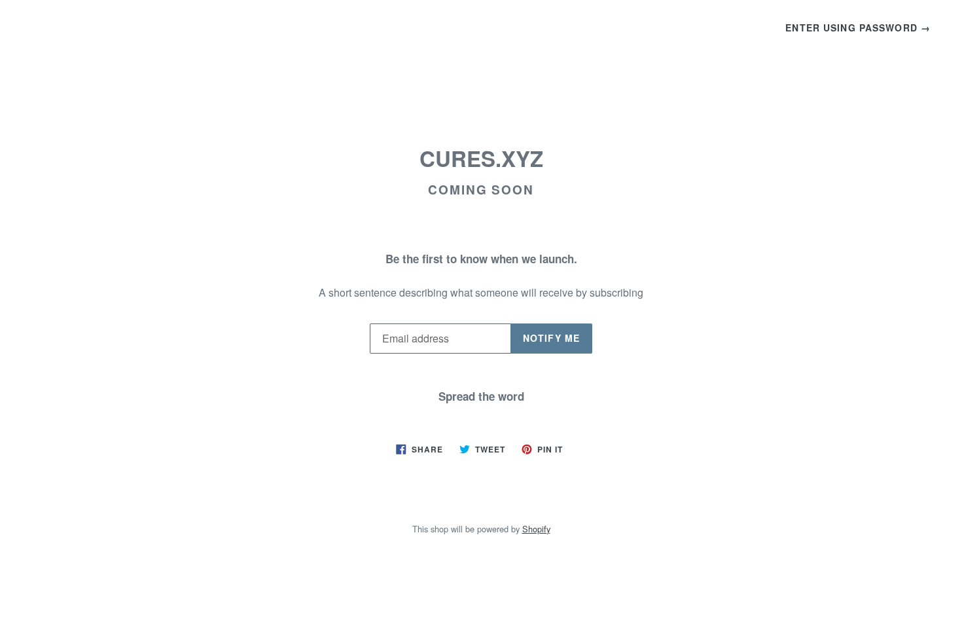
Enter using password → (858, 27)
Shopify (536, 529)
